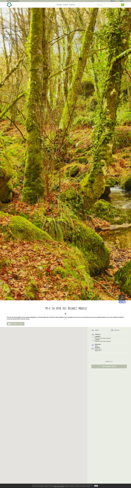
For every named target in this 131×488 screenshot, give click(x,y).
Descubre (59, 4)
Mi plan (113, 1)
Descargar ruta (109, 366)
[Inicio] (9, 4)
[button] (120, 301)
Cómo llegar (17, 324)
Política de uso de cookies (59, 486)
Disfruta (65, 4)
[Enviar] (122, 4)
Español (121, 1)
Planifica (72, 4)
